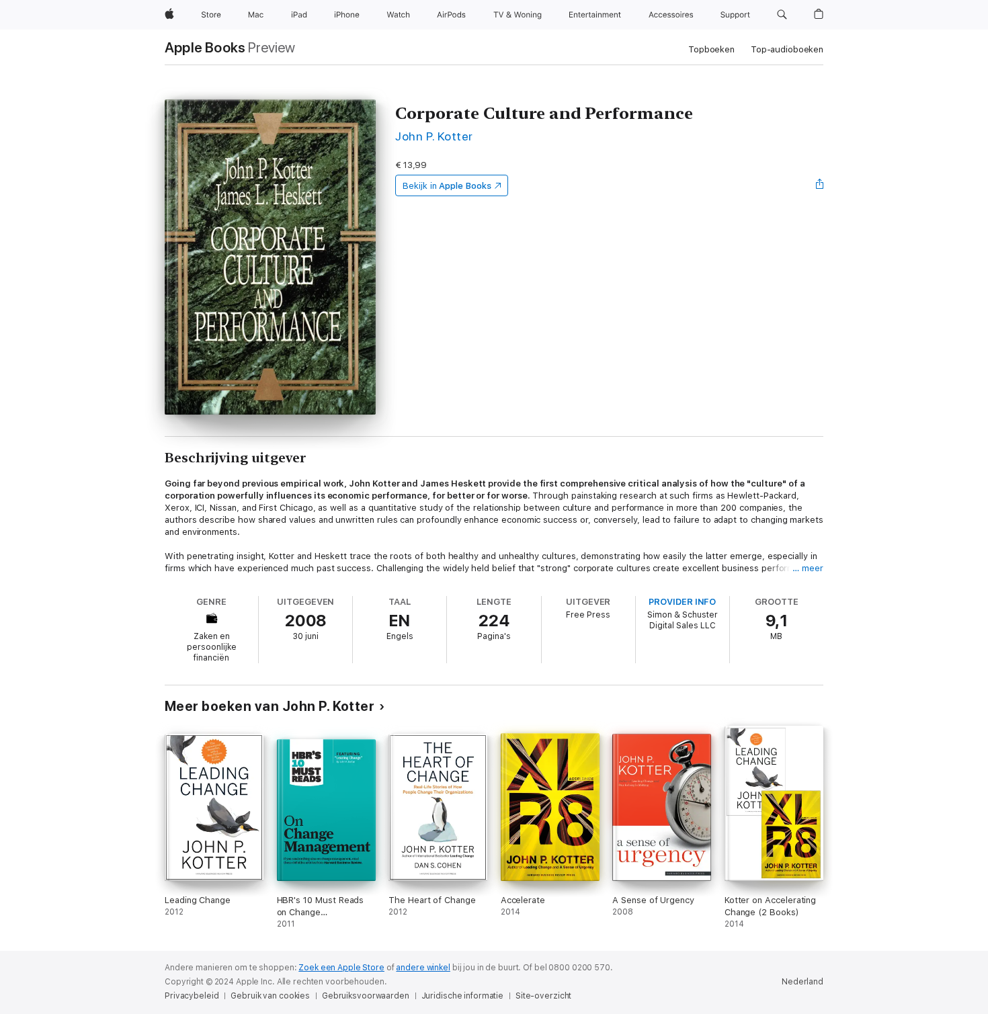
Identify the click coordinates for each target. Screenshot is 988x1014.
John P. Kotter (434, 136)
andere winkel (423, 967)
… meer (807, 568)
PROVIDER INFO (682, 602)
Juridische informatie (462, 996)
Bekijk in (447, 186)
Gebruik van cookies (270, 996)
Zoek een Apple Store (341, 967)
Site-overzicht (543, 996)
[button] (782, 15)
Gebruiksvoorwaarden (365, 996)
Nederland (802, 981)
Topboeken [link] (711, 49)
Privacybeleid (191, 996)
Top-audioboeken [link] (787, 49)
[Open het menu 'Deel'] (820, 185)
